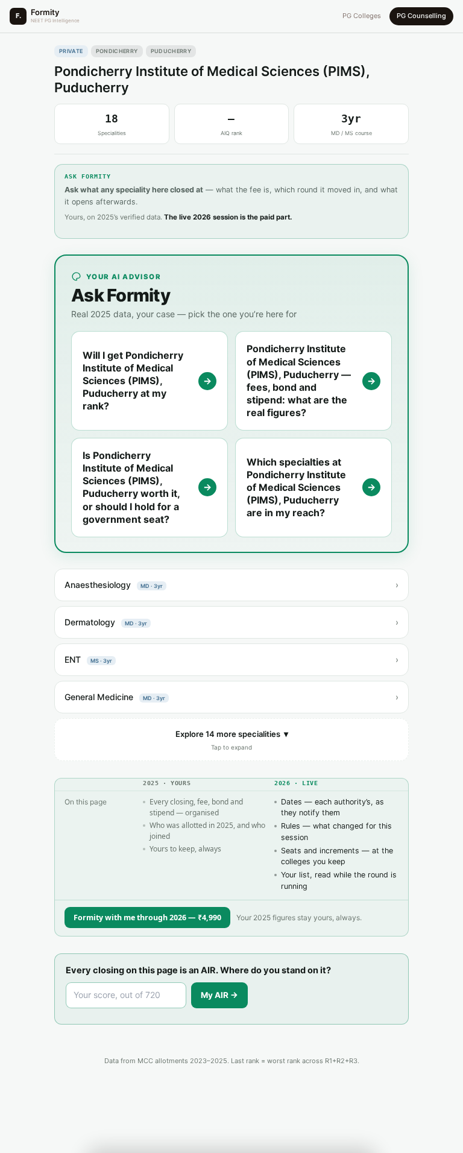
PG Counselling (421, 15)
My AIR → (219, 995)
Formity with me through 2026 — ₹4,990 (147, 917)
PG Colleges (361, 15)
